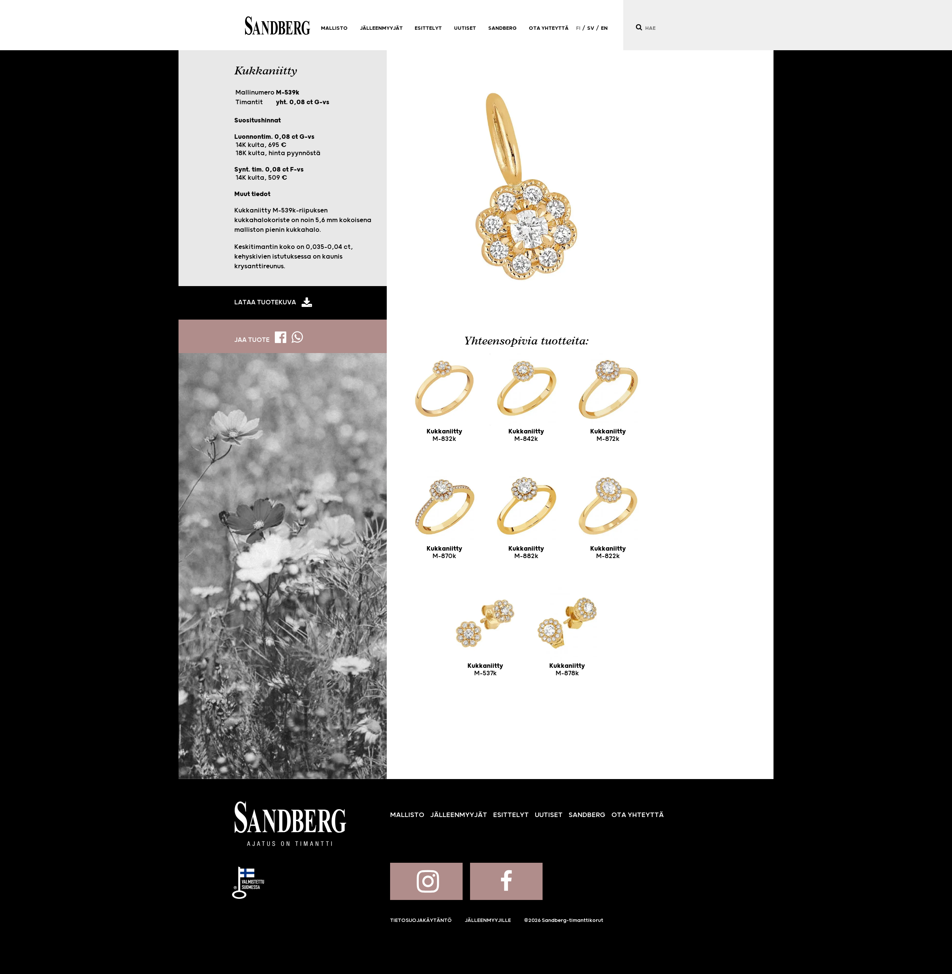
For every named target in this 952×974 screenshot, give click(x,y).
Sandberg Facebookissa (506, 881)
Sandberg (277, 25)
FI (578, 28)
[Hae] (638, 27)
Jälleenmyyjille (488, 920)
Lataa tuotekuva (265, 302)
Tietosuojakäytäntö (421, 920)
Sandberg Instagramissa (426, 881)
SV (590, 28)
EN (604, 28)
